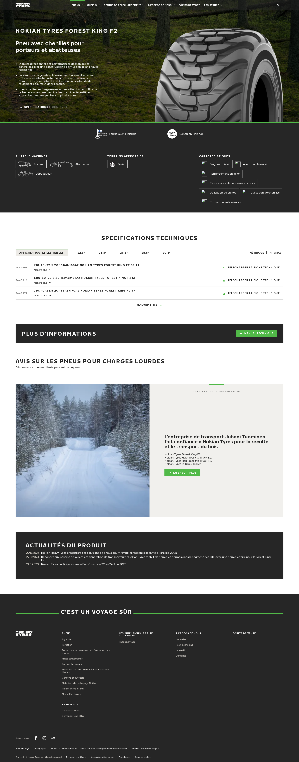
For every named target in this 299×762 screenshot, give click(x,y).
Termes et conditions (76, 757)
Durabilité (181, 655)
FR (268, 5)
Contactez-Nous (71, 710)
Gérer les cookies (143, 757)
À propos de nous (160, 5)
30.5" (167, 252)
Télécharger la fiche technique (254, 267)
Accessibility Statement (102, 757)
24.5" (102, 252)
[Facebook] (35, 738)
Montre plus (147, 305)
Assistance (211, 5)
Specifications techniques (45, 107)
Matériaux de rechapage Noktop (79, 683)
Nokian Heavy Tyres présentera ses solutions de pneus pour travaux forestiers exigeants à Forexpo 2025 (109, 552)
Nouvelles (181, 639)
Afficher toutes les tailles (41, 252)
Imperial (275, 252)
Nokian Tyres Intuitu (73, 688)
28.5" (145, 252)
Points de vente (189, 5)
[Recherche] (278, 5)
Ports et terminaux (72, 664)
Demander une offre (73, 716)
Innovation (181, 650)
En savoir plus (185, 472)
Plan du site (124, 757)
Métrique (257, 252)
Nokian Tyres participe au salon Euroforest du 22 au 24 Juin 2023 (83, 564)
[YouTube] (53, 738)
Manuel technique (258, 333)
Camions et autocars (73, 677)
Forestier (67, 644)
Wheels (92, 5)
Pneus (76, 5)
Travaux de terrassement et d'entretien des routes (86, 652)
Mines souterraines (72, 658)
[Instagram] (44, 738)
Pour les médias (184, 644)
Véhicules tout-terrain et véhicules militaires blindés (85, 671)
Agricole (66, 639)
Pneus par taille (127, 642)
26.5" (124, 252)
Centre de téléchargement (122, 5)
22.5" (81, 252)
